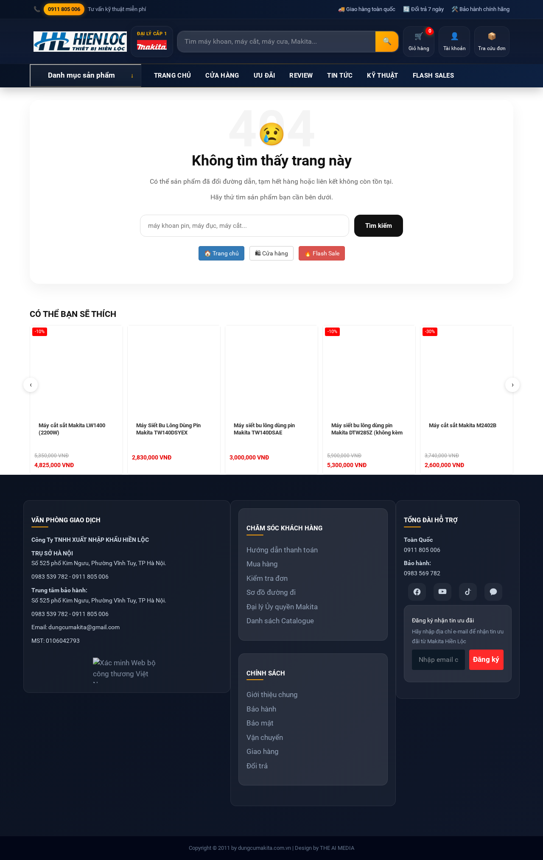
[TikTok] (468, 592)
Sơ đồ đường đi (271, 592)
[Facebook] (417, 592)
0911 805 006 (64, 9)
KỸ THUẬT (382, 75)
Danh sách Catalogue (280, 620)
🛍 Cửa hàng (271, 253)
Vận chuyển (264, 737)
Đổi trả (257, 766)
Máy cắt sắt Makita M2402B (462, 425)
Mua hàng (262, 564)
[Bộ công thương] (126, 667)
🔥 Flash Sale (321, 253)
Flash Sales (433, 75)
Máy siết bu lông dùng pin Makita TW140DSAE (264, 429)
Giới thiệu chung (272, 694)
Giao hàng (262, 751)
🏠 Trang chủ (221, 253)
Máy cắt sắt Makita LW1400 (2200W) (72, 429)
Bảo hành (261, 709)
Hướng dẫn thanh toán (282, 550)
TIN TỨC (340, 75)
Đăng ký (486, 659)
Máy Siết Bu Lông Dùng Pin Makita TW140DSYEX (168, 429)
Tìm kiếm (378, 226)
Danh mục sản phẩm (81, 75)
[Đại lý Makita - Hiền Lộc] (80, 41)
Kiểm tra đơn (267, 578)
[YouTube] (442, 592)
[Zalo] (493, 592)
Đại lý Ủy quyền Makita (282, 606)
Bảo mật (260, 723)
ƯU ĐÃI (264, 75)
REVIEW (301, 75)
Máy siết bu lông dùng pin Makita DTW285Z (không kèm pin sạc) (367, 429)
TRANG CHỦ (172, 75)
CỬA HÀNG (222, 75)
